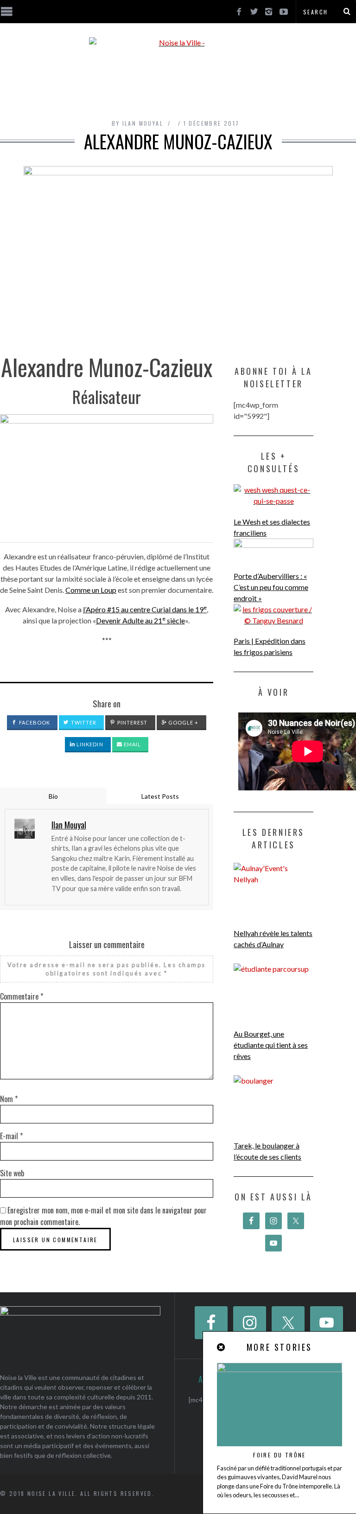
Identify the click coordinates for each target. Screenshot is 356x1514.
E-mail (11, 1136)
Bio (53, 796)
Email (131, 744)
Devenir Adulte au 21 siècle (140, 620)
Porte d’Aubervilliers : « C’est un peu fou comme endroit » (271, 587)
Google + (183, 722)
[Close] (221, 1347)
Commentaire (21, 996)
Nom (9, 1098)
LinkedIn (89, 744)
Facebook (34, 722)
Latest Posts (160, 796)
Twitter (83, 722)
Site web (12, 1173)
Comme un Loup (90, 589)
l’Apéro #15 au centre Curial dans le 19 (145, 609)
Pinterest (132, 722)
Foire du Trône (279, 1455)
